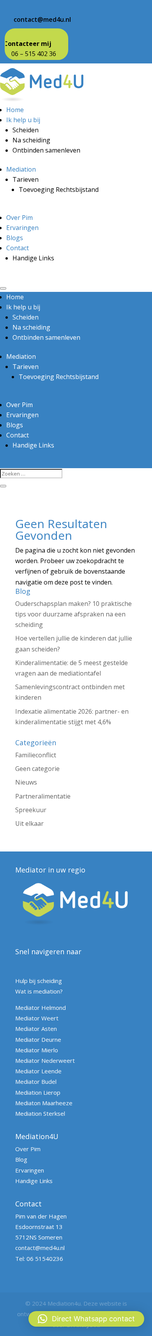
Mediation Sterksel (40, 1113)
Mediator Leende (38, 1071)
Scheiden (25, 130)
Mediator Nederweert (45, 1060)
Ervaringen (22, 227)
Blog (21, 1159)
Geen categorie (37, 768)
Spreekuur (30, 810)
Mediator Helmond (40, 1007)
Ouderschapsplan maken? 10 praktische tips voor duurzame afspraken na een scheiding (73, 614)
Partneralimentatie (43, 796)
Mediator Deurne (38, 1039)
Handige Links (33, 258)
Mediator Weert (36, 1018)
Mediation (21, 169)
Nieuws (26, 782)
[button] (86, 1319)
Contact (17, 248)
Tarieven (25, 179)
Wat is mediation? (39, 991)
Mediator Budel (36, 1081)
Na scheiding (31, 140)
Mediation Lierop (37, 1092)
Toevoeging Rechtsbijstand (59, 189)
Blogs (14, 237)
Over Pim (19, 217)
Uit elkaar (29, 823)
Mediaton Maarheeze (43, 1103)
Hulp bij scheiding (38, 981)
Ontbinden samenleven (46, 150)
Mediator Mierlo (36, 1050)
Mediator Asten (36, 1028)
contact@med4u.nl (42, 19)
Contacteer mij (27, 43)
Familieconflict (35, 755)
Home (15, 109)
